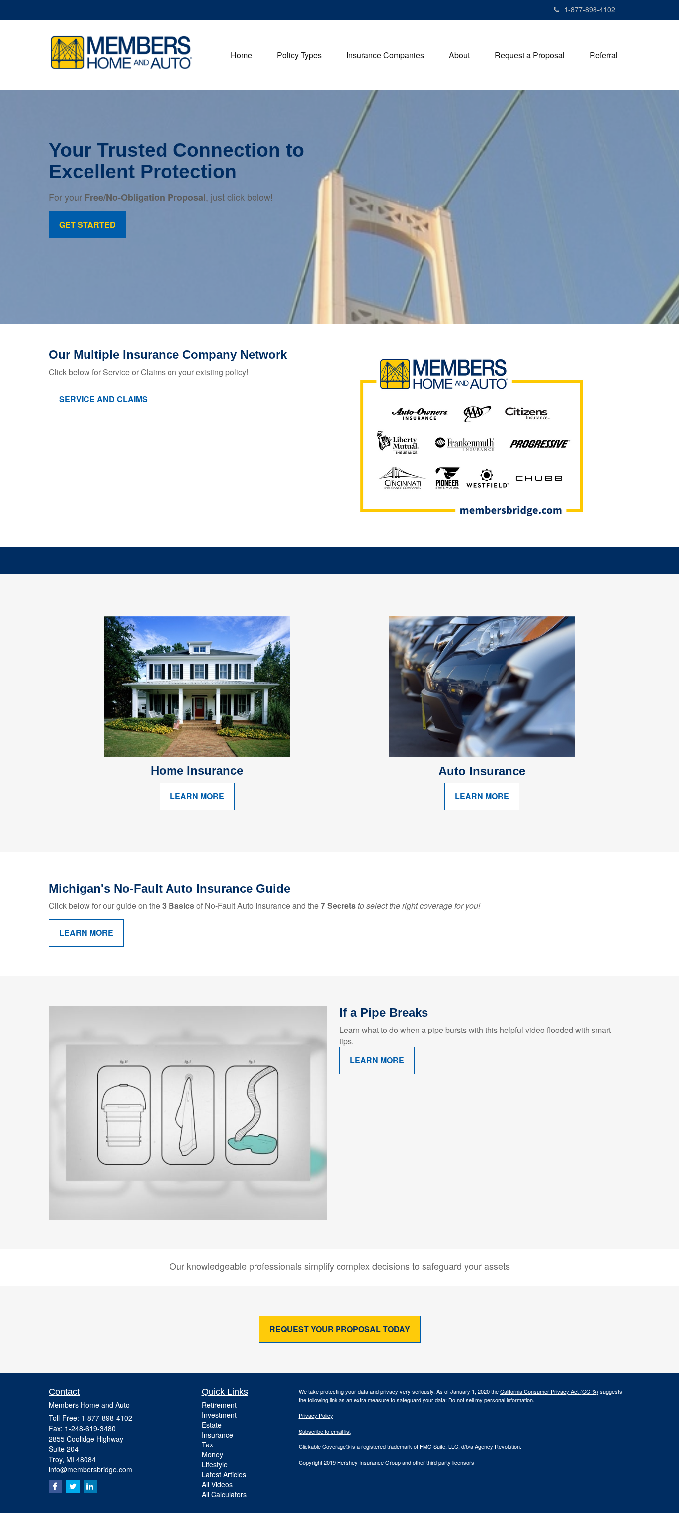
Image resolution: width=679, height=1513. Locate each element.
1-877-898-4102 (589, 9)
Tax (207, 1444)
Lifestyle (215, 1464)
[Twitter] (73, 1486)
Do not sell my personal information (490, 1400)
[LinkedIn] (90, 1486)
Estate (212, 1425)
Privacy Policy (316, 1415)
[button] (299, 55)
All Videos (217, 1484)
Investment (219, 1415)
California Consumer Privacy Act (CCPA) (549, 1391)
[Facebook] (55, 1486)
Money (212, 1454)
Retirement (219, 1405)
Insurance (217, 1435)
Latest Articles (224, 1474)
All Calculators (224, 1494)
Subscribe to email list (325, 1431)
